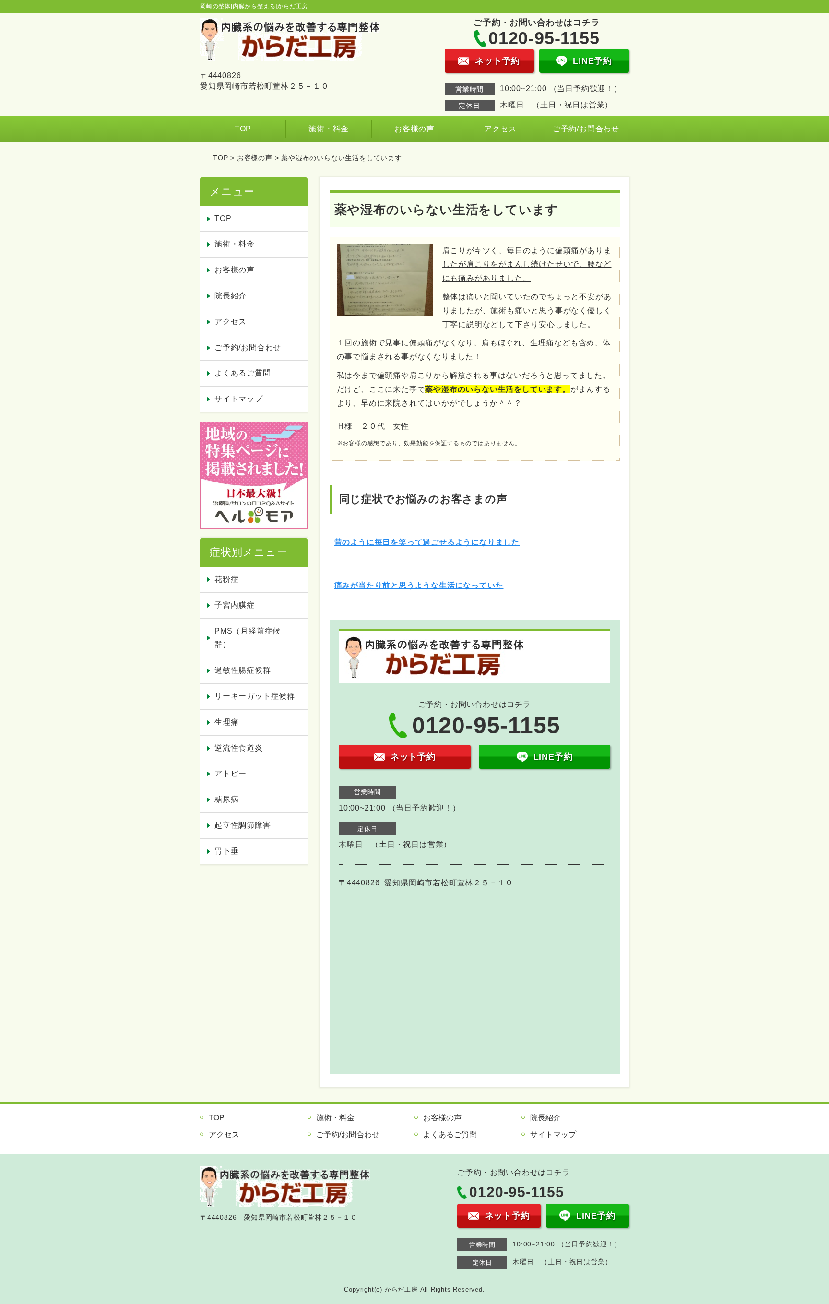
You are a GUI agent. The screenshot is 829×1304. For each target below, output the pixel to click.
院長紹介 (230, 296)
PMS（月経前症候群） (247, 638)
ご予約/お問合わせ (586, 129)
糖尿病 (226, 799)
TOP (243, 129)
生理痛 (226, 722)
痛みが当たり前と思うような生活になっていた (419, 585)
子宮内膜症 (234, 605)
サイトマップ (238, 399)
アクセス (500, 129)
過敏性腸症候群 (242, 670)
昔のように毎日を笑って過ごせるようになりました (427, 542)
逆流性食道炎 (238, 748)
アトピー (230, 773)
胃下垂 (226, 851)
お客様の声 (414, 129)
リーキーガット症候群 (254, 696)
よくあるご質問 (242, 373)
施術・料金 (328, 129)
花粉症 (226, 579)
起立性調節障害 (242, 825)
